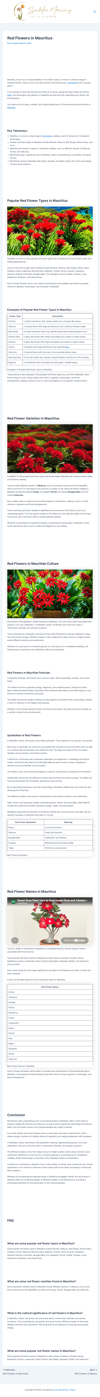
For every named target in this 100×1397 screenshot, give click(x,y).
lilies (67, 347)
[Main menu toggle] (94, 11)
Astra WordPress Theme (64, 1390)
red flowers (73, 83)
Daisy (9, 95)
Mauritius (11, 107)
